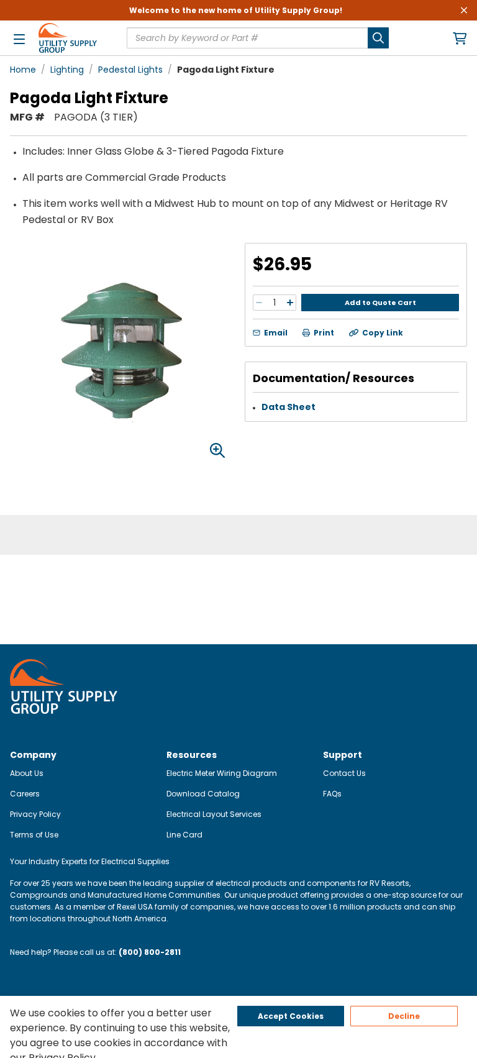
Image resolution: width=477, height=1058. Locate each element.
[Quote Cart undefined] (460, 38)
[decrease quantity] (259, 302)
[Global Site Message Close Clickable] (464, 10)
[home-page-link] (68, 38)
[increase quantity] (290, 302)
